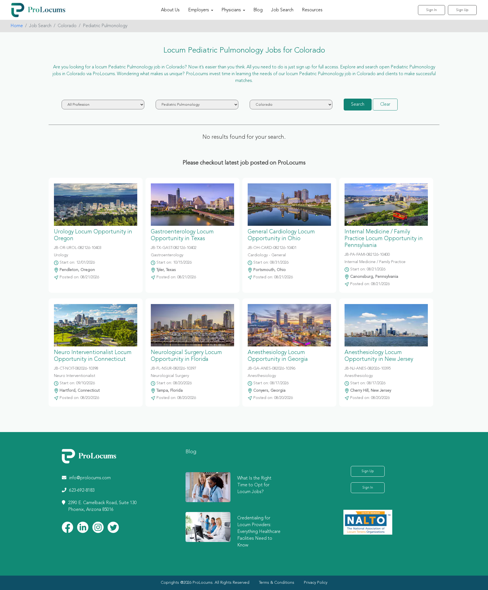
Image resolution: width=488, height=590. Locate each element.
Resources (312, 10)
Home (16, 26)
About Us (170, 10)
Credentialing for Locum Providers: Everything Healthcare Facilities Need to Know (258, 532)
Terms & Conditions (276, 583)
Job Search (282, 10)
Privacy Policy (315, 583)
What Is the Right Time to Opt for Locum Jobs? (254, 485)
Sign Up (462, 10)
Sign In (431, 10)
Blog (258, 10)
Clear (385, 104)
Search (357, 104)
